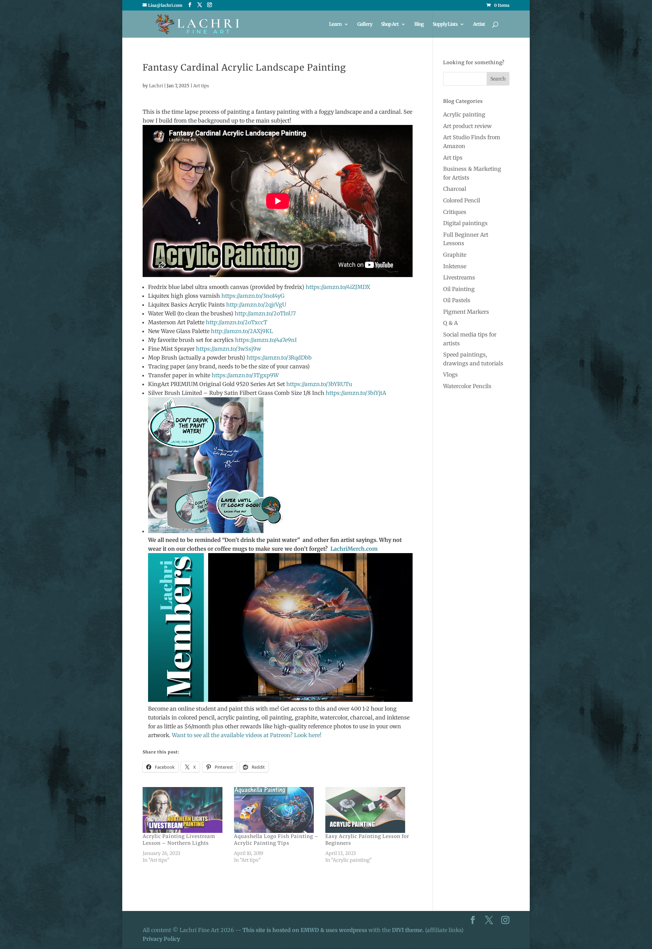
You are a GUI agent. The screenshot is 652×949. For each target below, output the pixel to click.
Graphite (454, 254)
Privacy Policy (161, 938)
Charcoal (454, 188)
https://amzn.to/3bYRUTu (319, 384)
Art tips (201, 86)
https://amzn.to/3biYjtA (356, 392)
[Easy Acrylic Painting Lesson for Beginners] (367, 810)
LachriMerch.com (354, 548)
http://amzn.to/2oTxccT (236, 322)
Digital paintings (465, 223)
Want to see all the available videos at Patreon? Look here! (247, 735)
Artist (479, 24)
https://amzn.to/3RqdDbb (279, 357)
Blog (419, 24)
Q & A (450, 323)
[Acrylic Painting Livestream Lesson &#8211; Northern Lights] (185, 810)
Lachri (156, 86)
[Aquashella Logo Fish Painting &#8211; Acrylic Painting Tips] (276, 810)
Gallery (364, 24)
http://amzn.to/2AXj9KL (242, 331)
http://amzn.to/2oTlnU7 (265, 313)
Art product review (467, 126)
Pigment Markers (466, 311)
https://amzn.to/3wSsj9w (228, 348)
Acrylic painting (464, 114)
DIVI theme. (408, 930)
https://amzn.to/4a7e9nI (266, 339)
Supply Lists (445, 24)
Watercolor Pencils (467, 386)
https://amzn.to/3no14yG (253, 295)
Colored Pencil (461, 200)
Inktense (454, 266)
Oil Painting (459, 289)
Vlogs (450, 374)
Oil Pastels (456, 300)
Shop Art (390, 24)
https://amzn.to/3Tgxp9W (245, 375)
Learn (335, 24)
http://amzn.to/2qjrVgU (256, 304)
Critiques (454, 211)
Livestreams (459, 277)
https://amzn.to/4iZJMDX (338, 287)
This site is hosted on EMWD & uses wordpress (304, 930)
